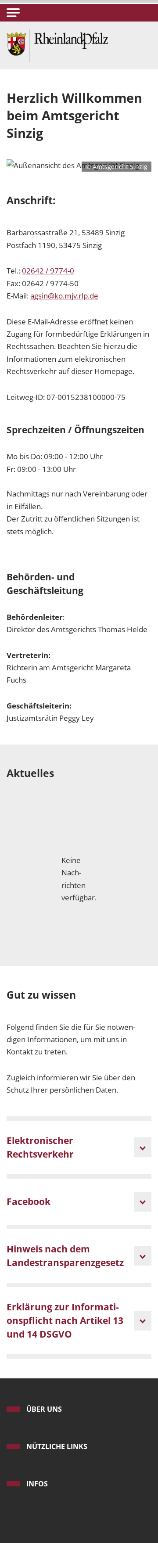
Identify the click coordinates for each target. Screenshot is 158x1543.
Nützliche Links (56, 1446)
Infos (37, 1483)
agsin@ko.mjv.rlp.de (64, 296)
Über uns (44, 1409)
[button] (13, 13)
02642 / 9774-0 (48, 271)
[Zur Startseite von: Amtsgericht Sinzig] (57, 45)
